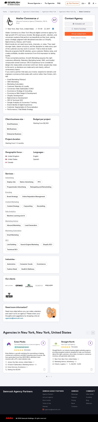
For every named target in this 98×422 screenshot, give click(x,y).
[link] (49, 3)
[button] (84, 3)
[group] (49, 354)
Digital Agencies (15, 11)
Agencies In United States (31, 11)
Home (5, 11)
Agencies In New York (49, 11)
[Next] (93, 333)
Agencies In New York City (67, 11)
